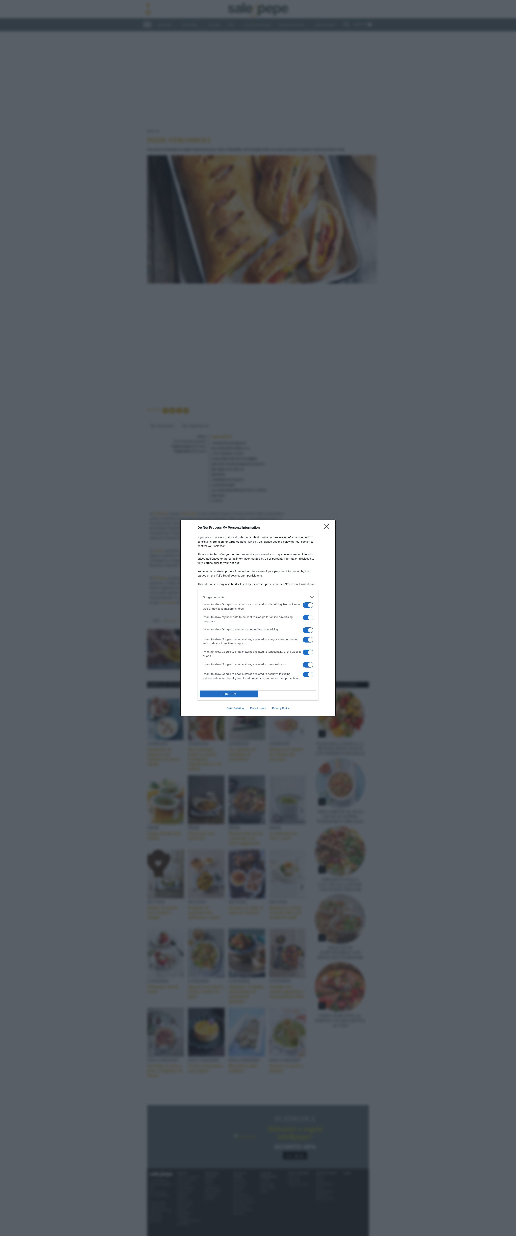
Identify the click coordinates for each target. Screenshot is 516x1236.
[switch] (308, 605)
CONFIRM (229, 694)
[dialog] (258, 618)
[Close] (328, 528)
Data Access (258, 708)
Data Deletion (235, 708)
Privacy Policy (281, 708)
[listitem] (258, 597)
